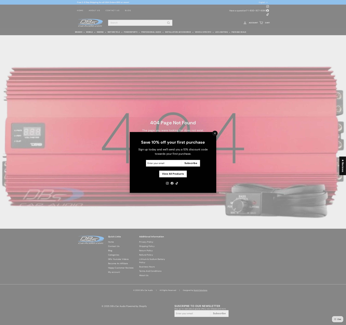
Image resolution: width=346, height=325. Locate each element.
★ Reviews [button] (342, 165)
